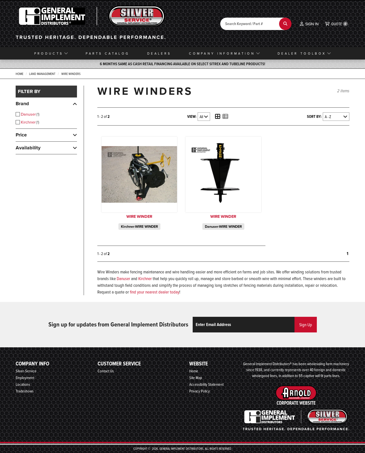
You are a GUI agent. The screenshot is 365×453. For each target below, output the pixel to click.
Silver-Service (26, 371)
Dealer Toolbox (302, 53)
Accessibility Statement (206, 384)
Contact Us (106, 371)
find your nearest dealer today (154, 292)
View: (191, 116)
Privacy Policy (199, 391)
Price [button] (21, 134)
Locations (23, 384)
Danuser (29, 114)
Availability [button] (28, 147)
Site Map (195, 377)
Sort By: (314, 116)
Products (48, 53)
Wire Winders (70, 73)
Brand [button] (22, 103)
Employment (25, 377)
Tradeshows (25, 391)
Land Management (42, 73)
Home (19, 73)
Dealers (159, 53)
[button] (309, 24)
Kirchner (29, 122)
